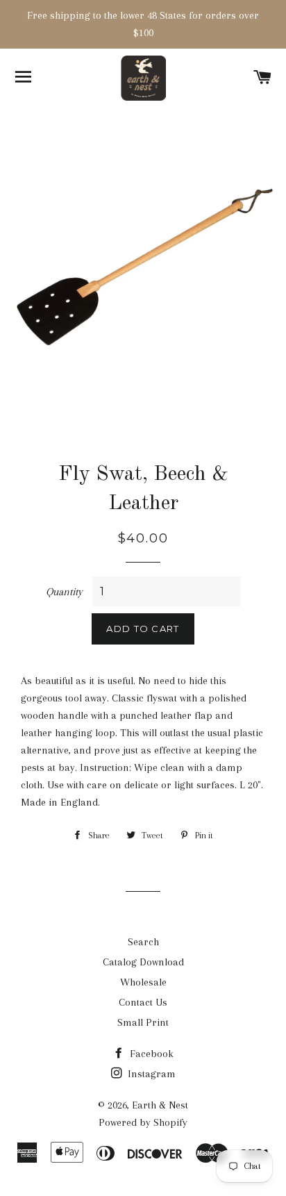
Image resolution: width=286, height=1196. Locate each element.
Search (143, 942)
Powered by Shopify (143, 1122)
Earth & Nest (160, 1105)
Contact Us (143, 1002)
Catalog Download (143, 962)
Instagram (150, 1074)
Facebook (150, 1053)
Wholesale (143, 982)
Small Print (143, 1022)
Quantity (64, 591)
